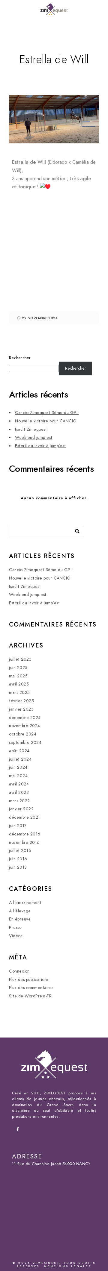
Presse (15, 927)
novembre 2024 (24, 726)
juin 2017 (18, 826)
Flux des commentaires (31, 988)
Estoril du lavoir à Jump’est (40, 446)
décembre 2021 (24, 817)
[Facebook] (19, 1130)
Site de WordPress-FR (30, 996)
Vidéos (15, 936)
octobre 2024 (22, 734)
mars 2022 (19, 801)
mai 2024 (18, 776)
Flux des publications (29, 979)
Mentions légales (68, 1266)
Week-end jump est (33, 437)
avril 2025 (19, 684)
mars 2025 (19, 692)
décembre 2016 (24, 834)
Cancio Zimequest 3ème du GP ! (47, 412)
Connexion (19, 971)
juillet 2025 (20, 659)
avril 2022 (19, 792)
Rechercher (20, 358)
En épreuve (20, 919)
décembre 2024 (25, 718)
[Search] (75, 530)
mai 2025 (18, 676)
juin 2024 (18, 767)
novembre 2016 (24, 842)
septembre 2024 (25, 742)
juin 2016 (18, 859)
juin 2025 (18, 668)
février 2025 (21, 701)
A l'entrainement (25, 903)
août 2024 (19, 751)
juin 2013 (18, 867)
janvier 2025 (21, 709)
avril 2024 (19, 784)
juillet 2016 (20, 850)
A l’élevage (20, 911)
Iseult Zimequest (31, 429)
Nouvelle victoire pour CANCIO (46, 421)
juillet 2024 (20, 759)
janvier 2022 (21, 809)
